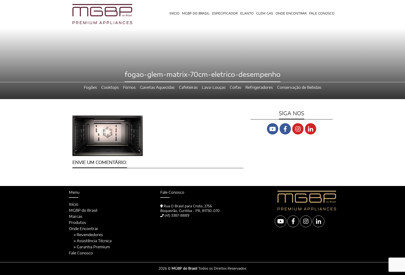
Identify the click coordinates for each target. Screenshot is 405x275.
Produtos (77, 223)
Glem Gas (264, 13)
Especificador (225, 13)
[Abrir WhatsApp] (393, 263)
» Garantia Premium (92, 247)
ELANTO (247, 13)
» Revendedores (88, 235)
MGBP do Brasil (196, 13)
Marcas (75, 217)
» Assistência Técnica (93, 241)
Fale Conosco (321, 13)
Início (174, 13)
